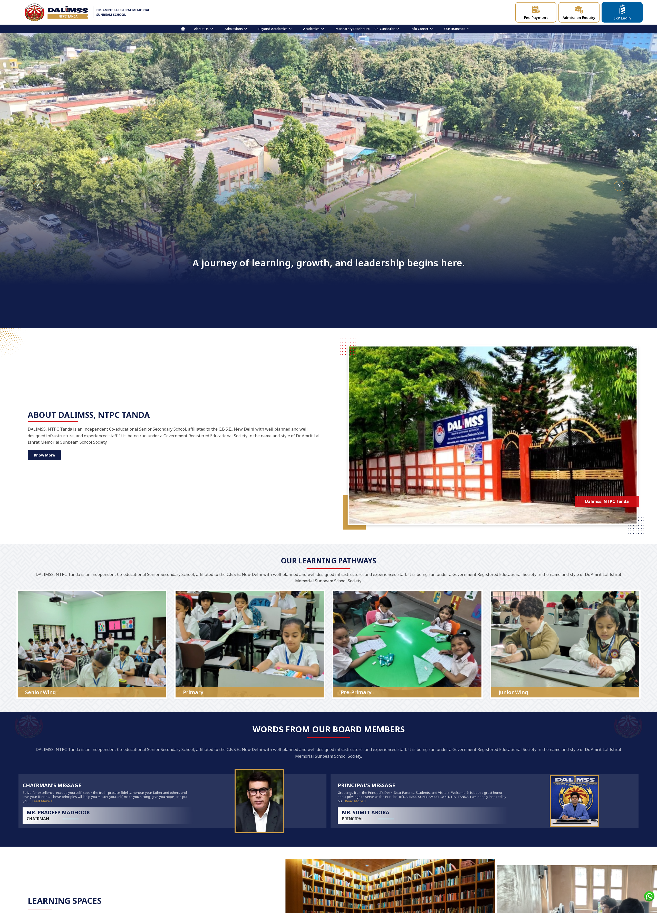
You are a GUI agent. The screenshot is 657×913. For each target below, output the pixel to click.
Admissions (234, 28)
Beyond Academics (272, 28)
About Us (201, 28)
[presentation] (38, 186)
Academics (311, 28)
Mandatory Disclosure (352, 28)
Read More (41, 801)
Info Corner (419, 28)
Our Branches (454, 28)
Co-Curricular (384, 28)
